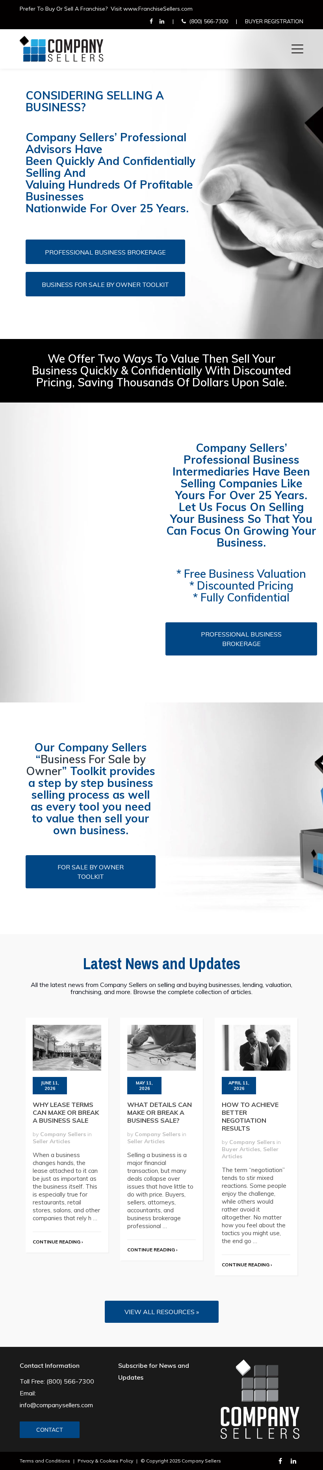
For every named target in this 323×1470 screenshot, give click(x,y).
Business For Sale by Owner (86, 765)
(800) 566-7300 (208, 21)
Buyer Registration (274, 21)
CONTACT (49, 1429)
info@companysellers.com (56, 1405)
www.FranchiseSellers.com (158, 8)
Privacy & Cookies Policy (105, 1461)
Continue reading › (58, 1242)
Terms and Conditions (45, 1461)
